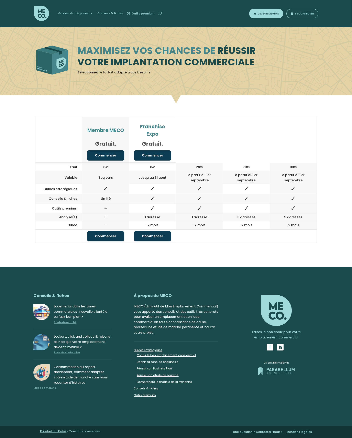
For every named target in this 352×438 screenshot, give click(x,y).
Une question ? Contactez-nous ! (257, 432)
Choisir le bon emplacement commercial (166, 355)
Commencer (105, 155)
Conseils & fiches (110, 13)
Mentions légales (299, 432)
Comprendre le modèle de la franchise (164, 382)
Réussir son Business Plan (154, 368)
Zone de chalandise (67, 352)
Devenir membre (268, 13)
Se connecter (304, 13)
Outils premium (143, 13)
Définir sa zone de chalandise (157, 362)
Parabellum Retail (53, 431)
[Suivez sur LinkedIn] (280, 347)
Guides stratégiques (73, 13)
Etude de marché (65, 322)
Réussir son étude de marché (157, 375)
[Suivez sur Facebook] (270, 347)
